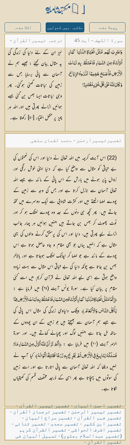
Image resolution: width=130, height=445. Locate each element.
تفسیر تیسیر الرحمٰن (96, 411)
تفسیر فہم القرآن (99, 418)
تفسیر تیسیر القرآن (44, 405)
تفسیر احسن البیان (98, 405)
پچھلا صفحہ (107, 27)
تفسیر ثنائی (30, 424)
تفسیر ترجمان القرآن (40, 411)
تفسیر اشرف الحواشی (96, 430)
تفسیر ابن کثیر (102, 424)
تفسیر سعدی (64, 424)
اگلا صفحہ (23, 27)
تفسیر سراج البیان (49, 418)
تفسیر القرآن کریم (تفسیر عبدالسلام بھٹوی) (70, 433)
